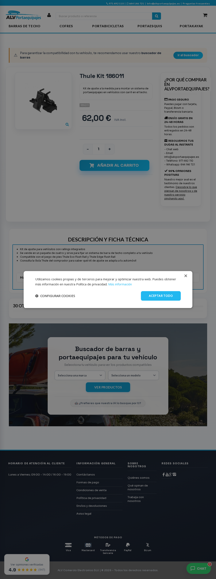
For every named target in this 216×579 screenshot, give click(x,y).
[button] (55, 296)
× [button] (185, 276)
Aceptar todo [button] (161, 296)
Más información (120, 284)
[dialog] (108, 289)
